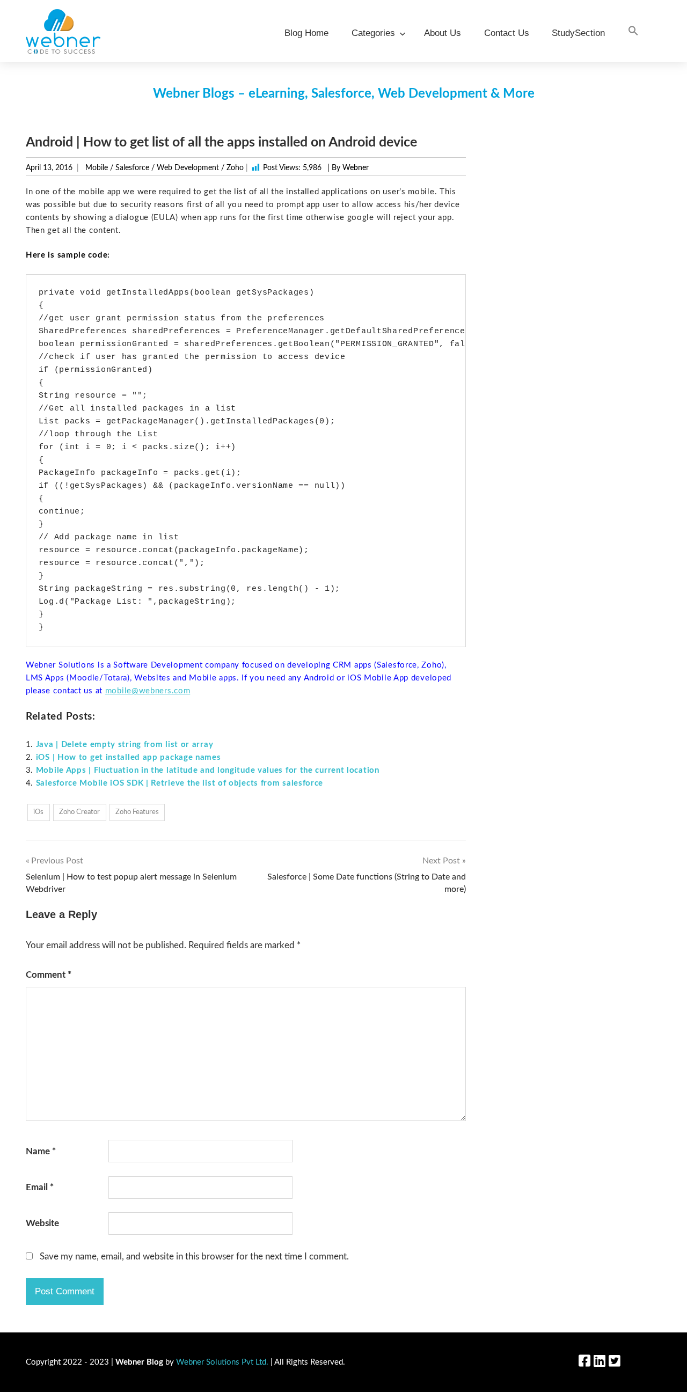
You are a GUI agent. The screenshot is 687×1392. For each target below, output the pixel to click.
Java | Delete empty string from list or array (125, 745)
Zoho (235, 168)
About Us (442, 33)
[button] (633, 31)
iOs (38, 812)
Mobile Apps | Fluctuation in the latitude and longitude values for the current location (207, 770)
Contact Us (506, 33)
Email (40, 1187)
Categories (373, 33)
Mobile (96, 168)
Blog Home (306, 33)
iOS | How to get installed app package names (128, 757)
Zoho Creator (79, 812)
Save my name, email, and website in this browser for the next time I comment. (194, 1256)
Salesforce (132, 168)
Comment (48, 974)
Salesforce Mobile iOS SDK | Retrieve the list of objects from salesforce (179, 783)
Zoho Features (137, 812)
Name (41, 1151)
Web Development (188, 168)
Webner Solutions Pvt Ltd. (222, 1362)
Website (42, 1223)
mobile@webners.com (148, 691)
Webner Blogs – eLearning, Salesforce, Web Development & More (344, 93)
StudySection (578, 33)
